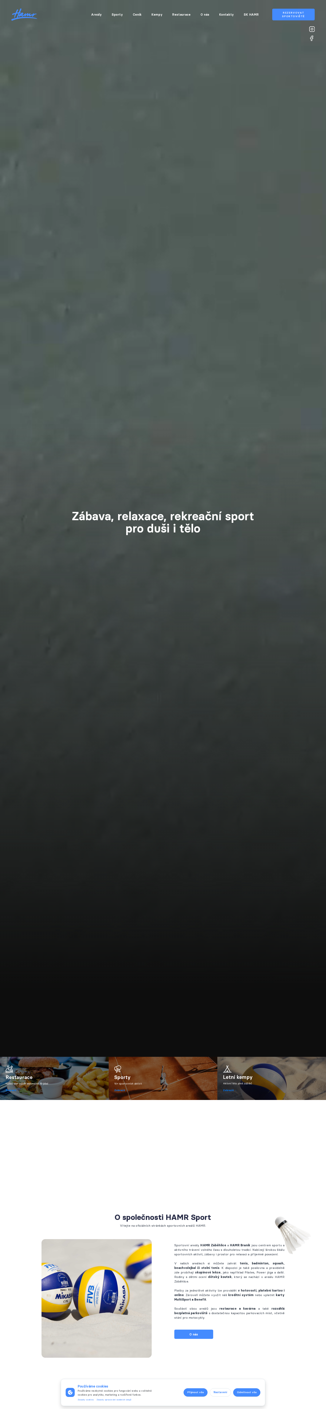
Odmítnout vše (247, 1392)
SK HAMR (251, 14)
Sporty (117, 14)
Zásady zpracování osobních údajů (114, 1399)
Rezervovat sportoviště (293, 14)
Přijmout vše (195, 1392)
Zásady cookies (86, 1399)
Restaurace (181, 14)
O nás (205, 14)
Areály (96, 14)
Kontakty (226, 14)
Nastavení (220, 1392)
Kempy (156, 14)
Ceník (137, 14)
